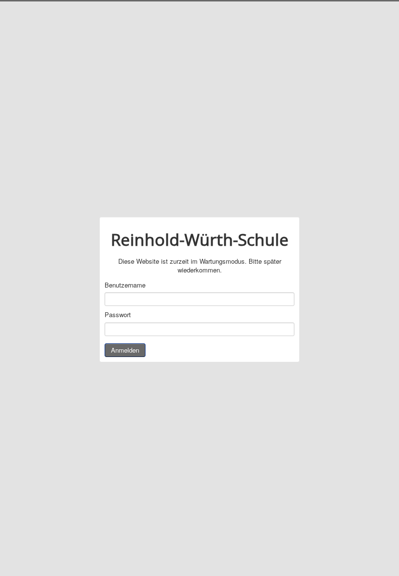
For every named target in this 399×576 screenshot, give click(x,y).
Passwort (118, 314)
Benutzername (125, 285)
